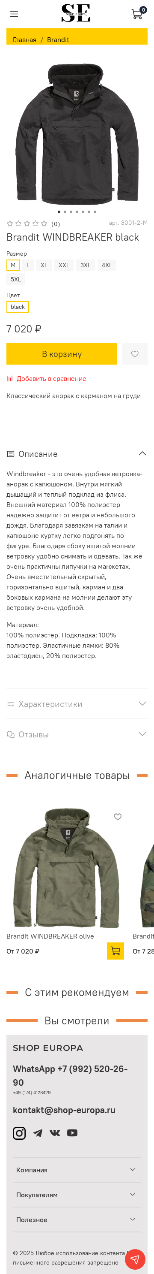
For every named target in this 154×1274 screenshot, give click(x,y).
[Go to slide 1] (59, 212)
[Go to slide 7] (95, 212)
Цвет (13, 295)
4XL (107, 265)
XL (44, 265)
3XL (85, 265)
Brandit (58, 39)
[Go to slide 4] (77, 212)
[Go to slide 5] (83, 212)
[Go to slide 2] (65, 212)
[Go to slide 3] (71, 212)
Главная (24, 39)
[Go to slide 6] (89, 212)
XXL (64, 265)
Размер (16, 253)
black (18, 307)
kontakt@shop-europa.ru (64, 1110)
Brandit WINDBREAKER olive (50, 936)
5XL (16, 279)
